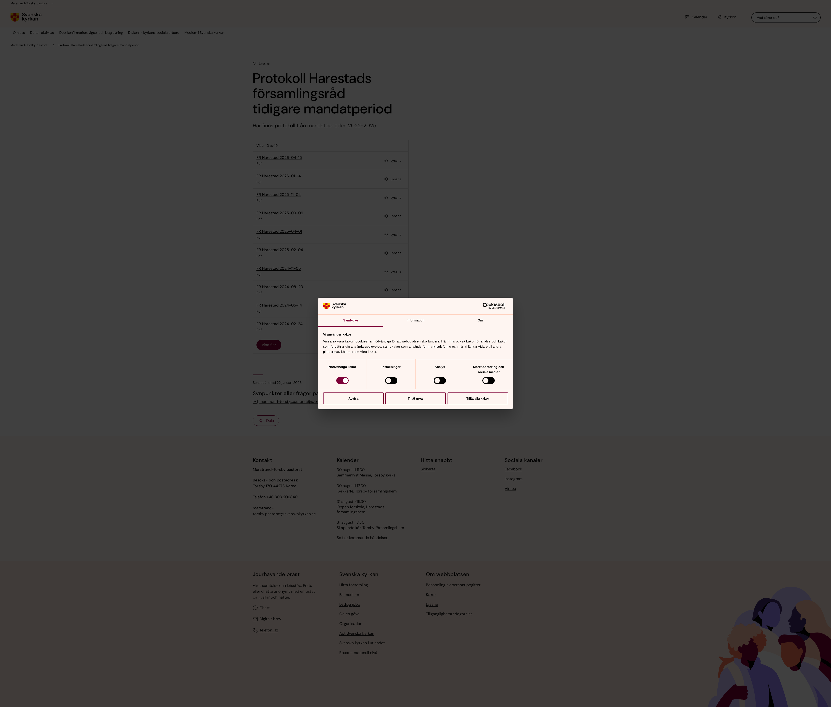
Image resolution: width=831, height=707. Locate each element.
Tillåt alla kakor (477, 398)
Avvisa (353, 398)
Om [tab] (480, 320)
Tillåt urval (416, 398)
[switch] (391, 380)
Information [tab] (415, 320)
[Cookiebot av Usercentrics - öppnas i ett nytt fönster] (489, 306)
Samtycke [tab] (350, 320)
